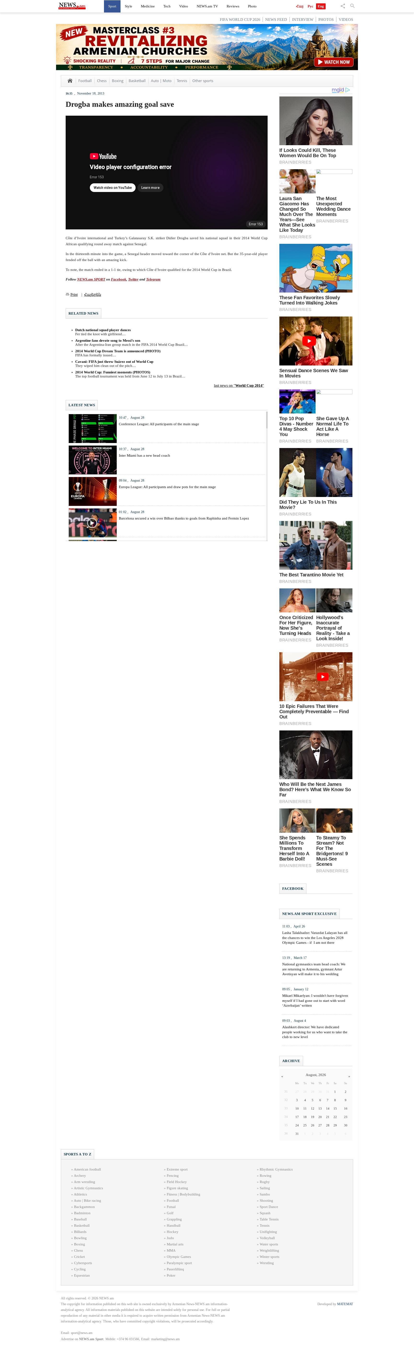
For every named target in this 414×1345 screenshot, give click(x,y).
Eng (321, 6)
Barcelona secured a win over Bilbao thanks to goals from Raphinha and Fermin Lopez (184, 518)
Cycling (80, 1269)
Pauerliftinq (175, 1269)
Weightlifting (269, 1250)
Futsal (171, 1207)
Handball (173, 1225)
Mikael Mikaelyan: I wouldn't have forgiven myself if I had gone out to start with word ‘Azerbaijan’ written (315, 1001)
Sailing (265, 1188)
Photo (252, 6)
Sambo (265, 1194)
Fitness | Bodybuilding (183, 1194)
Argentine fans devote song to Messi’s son (107, 340)
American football (87, 1169)
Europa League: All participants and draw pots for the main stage (167, 487)
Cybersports (83, 1263)
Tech (167, 6)
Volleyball (267, 1238)
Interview (302, 20)
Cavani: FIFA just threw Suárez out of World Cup (114, 362)
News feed (276, 20)
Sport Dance (269, 1207)
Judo (170, 1238)
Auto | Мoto (161, 80)
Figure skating (177, 1188)
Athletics (80, 1194)
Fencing (173, 1176)
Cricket (79, 1257)
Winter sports (269, 1257)
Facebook (118, 279)
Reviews (233, 6)
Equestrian (82, 1275)
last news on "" (239, 385)
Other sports (202, 80)
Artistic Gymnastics (88, 1188)
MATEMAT (345, 1304)
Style (128, 6)
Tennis (182, 80)
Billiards (80, 1232)
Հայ (299, 6)
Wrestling (267, 1263)
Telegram (153, 279)
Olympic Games (179, 1257)
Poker (171, 1275)
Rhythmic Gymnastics (276, 1169)
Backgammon (84, 1207)
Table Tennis (269, 1219)
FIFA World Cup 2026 (240, 20)
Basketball (137, 80)
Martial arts (175, 1244)
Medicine (148, 6)
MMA (171, 1250)
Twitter (133, 279)
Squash (265, 1213)
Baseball (80, 1219)
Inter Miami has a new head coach (144, 455)
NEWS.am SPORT (91, 279)
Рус (310, 6)
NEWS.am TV (207, 6)
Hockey (172, 1232)
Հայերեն (92, 295)
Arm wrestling (84, 1182)
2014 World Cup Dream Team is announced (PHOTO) (118, 351)
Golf (170, 1213)
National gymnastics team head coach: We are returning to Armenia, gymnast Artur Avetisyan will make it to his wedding (313, 969)
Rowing (265, 1176)
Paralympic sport (179, 1263)
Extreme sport (177, 1169)
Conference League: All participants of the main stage (159, 424)
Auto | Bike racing (87, 1200)
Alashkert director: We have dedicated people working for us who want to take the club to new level (314, 1032)
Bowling (80, 1238)
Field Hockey (177, 1182)
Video (183, 6)
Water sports (269, 1244)
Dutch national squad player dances (103, 330)
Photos (326, 20)
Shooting (266, 1200)
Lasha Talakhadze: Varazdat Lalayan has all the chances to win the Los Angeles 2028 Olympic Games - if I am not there (314, 938)
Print (74, 295)
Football (85, 80)
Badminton (82, 1213)
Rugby (265, 1182)
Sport (112, 6)
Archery (80, 1176)
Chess (102, 80)
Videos (346, 20)
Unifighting (268, 1232)
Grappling (174, 1219)
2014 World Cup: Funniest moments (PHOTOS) (112, 372)
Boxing (117, 80)
